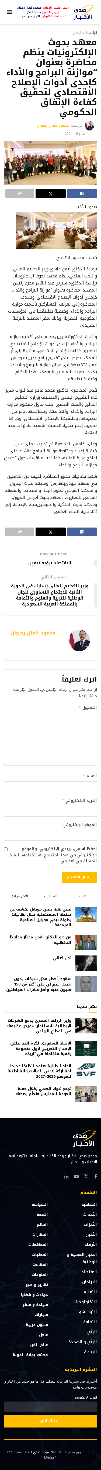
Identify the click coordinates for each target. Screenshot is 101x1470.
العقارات (40, 1234)
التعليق (87, 708)
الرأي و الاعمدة (82, 1342)
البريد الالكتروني (85, 1397)
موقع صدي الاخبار (36, 1452)
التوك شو (88, 1312)
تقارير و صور (37, 1284)
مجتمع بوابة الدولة (30, 1354)
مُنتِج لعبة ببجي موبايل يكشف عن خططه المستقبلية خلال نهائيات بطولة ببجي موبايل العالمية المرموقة (40, 917)
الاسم (89, 776)
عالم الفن (39, 1344)
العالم (42, 1224)
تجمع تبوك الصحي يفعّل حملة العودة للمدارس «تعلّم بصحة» (43, 1091)
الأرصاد (91, 1244)
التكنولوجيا (86, 1302)
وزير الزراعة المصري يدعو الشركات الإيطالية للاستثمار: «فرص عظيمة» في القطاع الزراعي (38, 1026)
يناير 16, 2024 (75, 133)
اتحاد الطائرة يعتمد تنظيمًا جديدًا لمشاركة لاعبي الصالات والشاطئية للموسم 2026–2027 (39, 1071)
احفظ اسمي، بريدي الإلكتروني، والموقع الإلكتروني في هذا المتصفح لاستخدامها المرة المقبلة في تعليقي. (53, 855)
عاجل (43, 1334)
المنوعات (40, 1274)
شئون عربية (37, 1324)
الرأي (92, 1332)
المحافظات (38, 1244)
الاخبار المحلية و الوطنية (82, 1258)
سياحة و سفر (35, 1304)
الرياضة (90, 1352)
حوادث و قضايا (34, 1294)
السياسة (40, 1204)
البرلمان (89, 1282)
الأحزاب (90, 1224)
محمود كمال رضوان (53, 125)
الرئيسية (91, 33)
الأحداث (90, 1214)
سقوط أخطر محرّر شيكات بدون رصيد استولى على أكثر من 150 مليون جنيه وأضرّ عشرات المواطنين (38, 984)
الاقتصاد (89, 1272)
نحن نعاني (62, 958)
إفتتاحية (89, 1204)
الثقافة (90, 1322)
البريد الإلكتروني (79, 801)
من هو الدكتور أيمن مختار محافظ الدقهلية (40, 940)
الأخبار (77, 33)
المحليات (40, 1254)
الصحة (42, 1214)
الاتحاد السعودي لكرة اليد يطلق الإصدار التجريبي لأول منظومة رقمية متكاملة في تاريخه (40, 1049)
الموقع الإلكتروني (80, 825)
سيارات (41, 1314)
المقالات (40, 1264)
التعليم (90, 1292)
